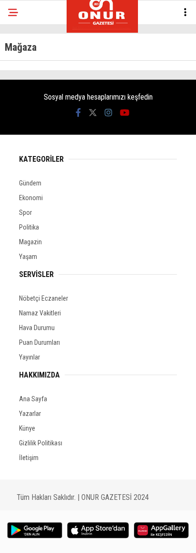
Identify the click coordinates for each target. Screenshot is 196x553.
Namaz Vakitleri (40, 313)
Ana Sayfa (33, 399)
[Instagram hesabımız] (108, 113)
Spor (25, 212)
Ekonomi (31, 198)
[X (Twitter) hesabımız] (92, 113)
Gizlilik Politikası (40, 443)
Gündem (30, 183)
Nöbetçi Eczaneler (43, 298)
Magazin (30, 242)
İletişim (29, 457)
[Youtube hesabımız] (124, 113)
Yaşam (28, 256)
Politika (29, 227)
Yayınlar (29, 357)
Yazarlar (30, 413)
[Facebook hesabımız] (78, 113)
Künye (27, 428)
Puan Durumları (39, 342)
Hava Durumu (37, 328)
